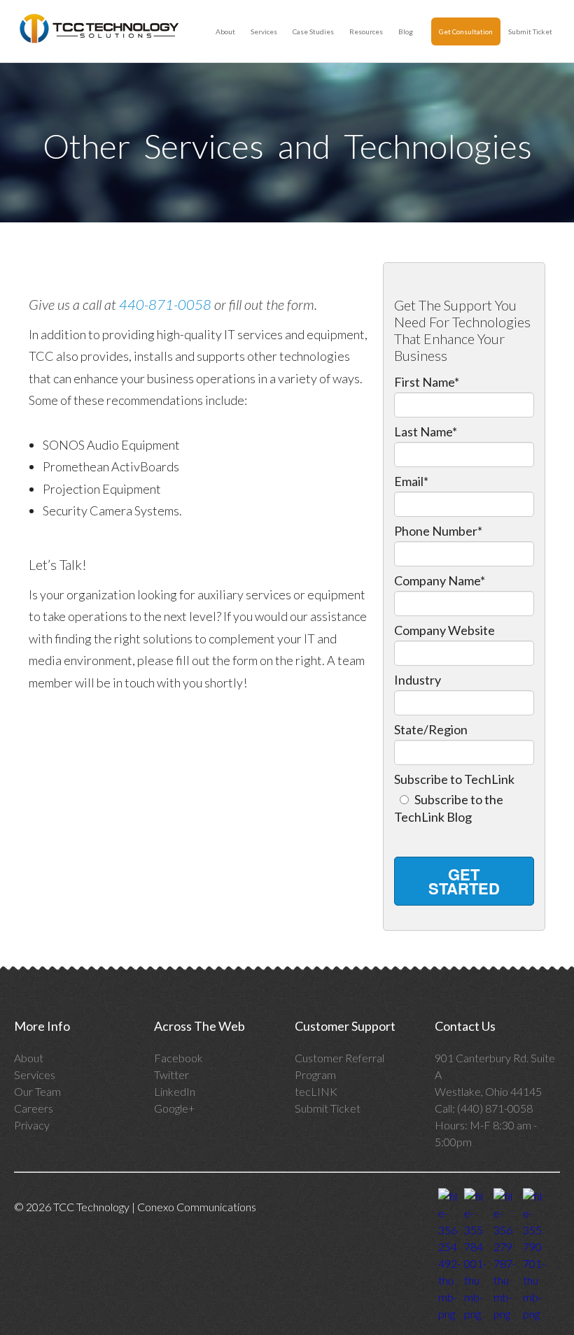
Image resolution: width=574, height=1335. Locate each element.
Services (264, 31)
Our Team (37, 1091)
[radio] (464, 807)
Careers (33, 1108)
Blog (405, 31)
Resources (366, 31)
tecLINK (316, 1091)
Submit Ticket (530, 31)
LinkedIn (174, 1091)
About (225, 31)
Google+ (174, 1108)
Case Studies (313, 31)
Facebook (178, 1057)
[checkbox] (464, 807)
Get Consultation (466, 31)
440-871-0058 (165, 304)
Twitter (171, 1074)
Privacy (32, 1124)
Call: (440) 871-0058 (485, 1108)
